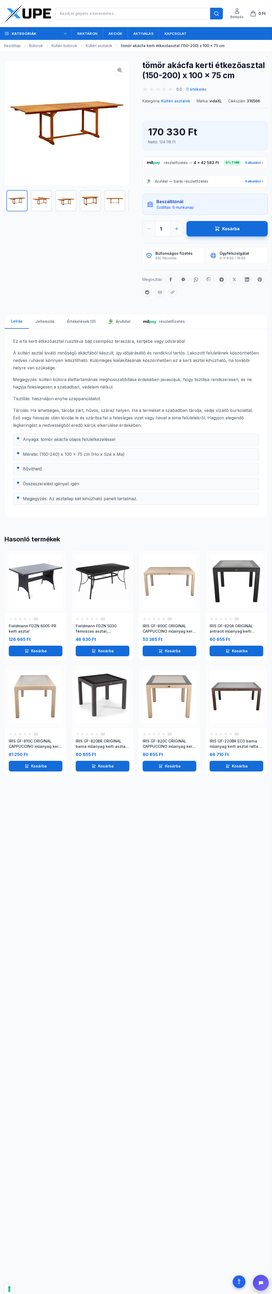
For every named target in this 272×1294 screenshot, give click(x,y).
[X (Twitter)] (234, 279)
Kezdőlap (12, 45)
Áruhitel (122, 321)
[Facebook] (170, 279)
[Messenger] (183, 279)
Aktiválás (143, 33)
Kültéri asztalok (99, 45)
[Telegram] (221, 279)
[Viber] (209, 279)
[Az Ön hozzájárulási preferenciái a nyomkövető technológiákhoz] (9, 1289)
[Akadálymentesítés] (239, 1281)
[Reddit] (147, 292)
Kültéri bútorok (64, 45)
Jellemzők (44, 321)
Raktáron (87, 33)
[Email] (160, 292)
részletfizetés (172, 321)
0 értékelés (196, 89)
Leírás (17, 321)
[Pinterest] (260, 279)
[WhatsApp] (196, 279)
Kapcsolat (175, 33)
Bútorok (36, 45)
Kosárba (39, 651)
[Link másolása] (172, 292)
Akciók (115, 33)
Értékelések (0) (81, 321)
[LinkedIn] (247, 279)
